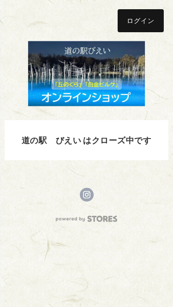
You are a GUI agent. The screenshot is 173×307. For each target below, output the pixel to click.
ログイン (141, 20)
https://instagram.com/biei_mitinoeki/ (87, 195)
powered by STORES (86, 218)
